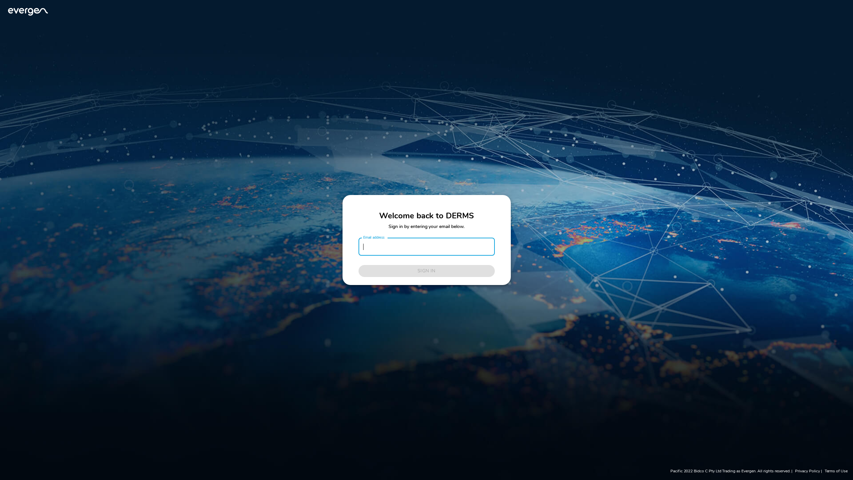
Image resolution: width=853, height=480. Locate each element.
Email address (374, 237)
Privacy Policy (807, 471)
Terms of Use (836, 471)
